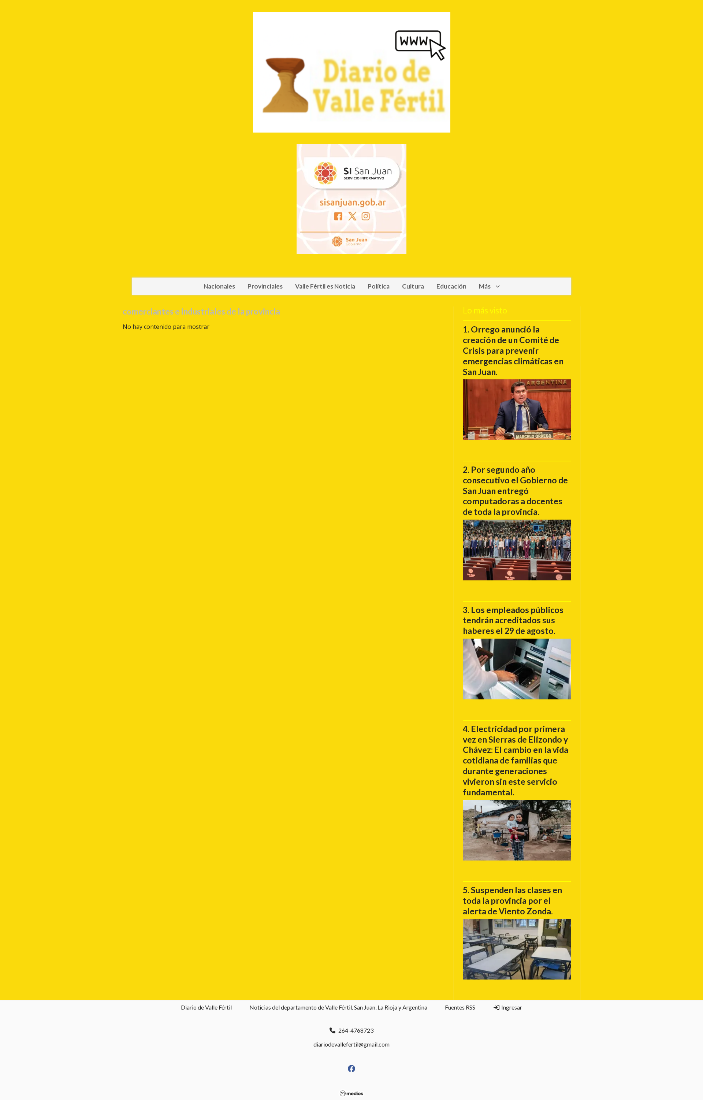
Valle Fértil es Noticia (325, 286)
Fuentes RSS (460, 1007)
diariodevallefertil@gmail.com (351, 1044)
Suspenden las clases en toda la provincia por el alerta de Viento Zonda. (512, 900)
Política (379, 286)
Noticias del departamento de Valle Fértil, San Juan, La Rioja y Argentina (338, 1007)
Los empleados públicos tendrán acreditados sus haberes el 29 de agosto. (513, 620)
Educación (451, 286)
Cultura (413, 286)
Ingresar (511, 1007)
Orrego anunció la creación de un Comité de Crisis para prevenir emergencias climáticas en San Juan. (513, 350)
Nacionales (219, 286)
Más (485, 286)
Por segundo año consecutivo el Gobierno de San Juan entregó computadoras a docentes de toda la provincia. (515, 490)
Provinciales (265, 286)
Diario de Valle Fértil (206, 1007)
